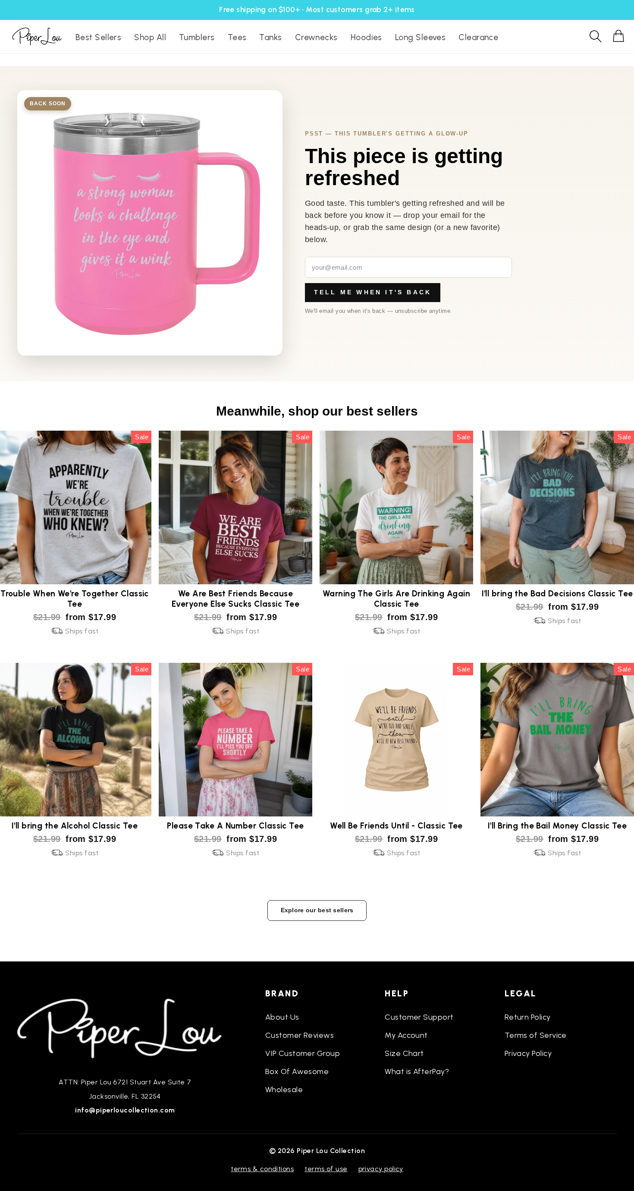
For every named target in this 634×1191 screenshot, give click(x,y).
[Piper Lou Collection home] (125, 1027)
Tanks (270, 37)
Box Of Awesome (297, 1071)
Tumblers (197, 37)
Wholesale (284, 1089)
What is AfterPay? (417, 1071)
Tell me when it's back (372, 292)
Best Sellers (98, 37)
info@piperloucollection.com (125, 1110)
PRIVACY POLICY (380, 1169)
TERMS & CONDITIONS (262, 1169)
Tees (237, 37)
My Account (406, 1035)
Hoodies (366, 37)
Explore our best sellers (317, 910)
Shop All (150, 37)
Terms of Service (536, 1035)
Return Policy (528, 1017)
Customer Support (419, 1017)
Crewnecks (316, 37)
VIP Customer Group (302, 1053)
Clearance (478, 37)
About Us (282, 1017)
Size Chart (404, 1053)
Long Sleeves (420, 37)
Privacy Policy (528, 1053)
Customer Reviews (299, 1035)
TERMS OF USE (325, 1169)
